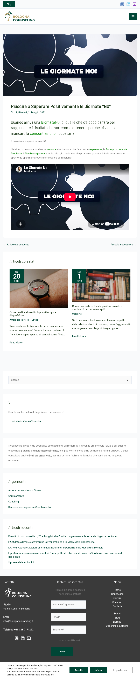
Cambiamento (16, 496)
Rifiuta (98, 670)
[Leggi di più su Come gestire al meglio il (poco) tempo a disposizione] (39, 288)
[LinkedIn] (128, 4)
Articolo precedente (16, 244)
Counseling (117, 594)
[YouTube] (134, 4)
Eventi (117, 613)
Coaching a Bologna (117, 625)
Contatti (117, 606)
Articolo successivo (123, 244)
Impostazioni (120, 670)
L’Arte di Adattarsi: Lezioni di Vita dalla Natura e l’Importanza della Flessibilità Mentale (55, 547)
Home (117, 589)
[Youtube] (29, 638)
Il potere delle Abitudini (21, 562)
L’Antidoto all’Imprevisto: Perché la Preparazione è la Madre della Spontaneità (51, 542)
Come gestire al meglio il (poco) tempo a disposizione (33, 313)
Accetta (79, 670)
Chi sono (117, 602)
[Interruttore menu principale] (133, 16)
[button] (9, 4)
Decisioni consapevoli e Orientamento (29, 507)
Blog (117, 617)
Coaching (77, 314)
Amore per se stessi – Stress (24, 320)
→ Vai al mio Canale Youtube (24, 421)
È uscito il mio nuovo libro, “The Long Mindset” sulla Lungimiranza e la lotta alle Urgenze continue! (62, 536)
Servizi (117, 598)
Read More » (17, 342)
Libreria (117, 621)
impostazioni (47, 674)
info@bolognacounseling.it (18, 621)
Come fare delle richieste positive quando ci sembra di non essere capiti (97, 307)
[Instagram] (122, 4)
